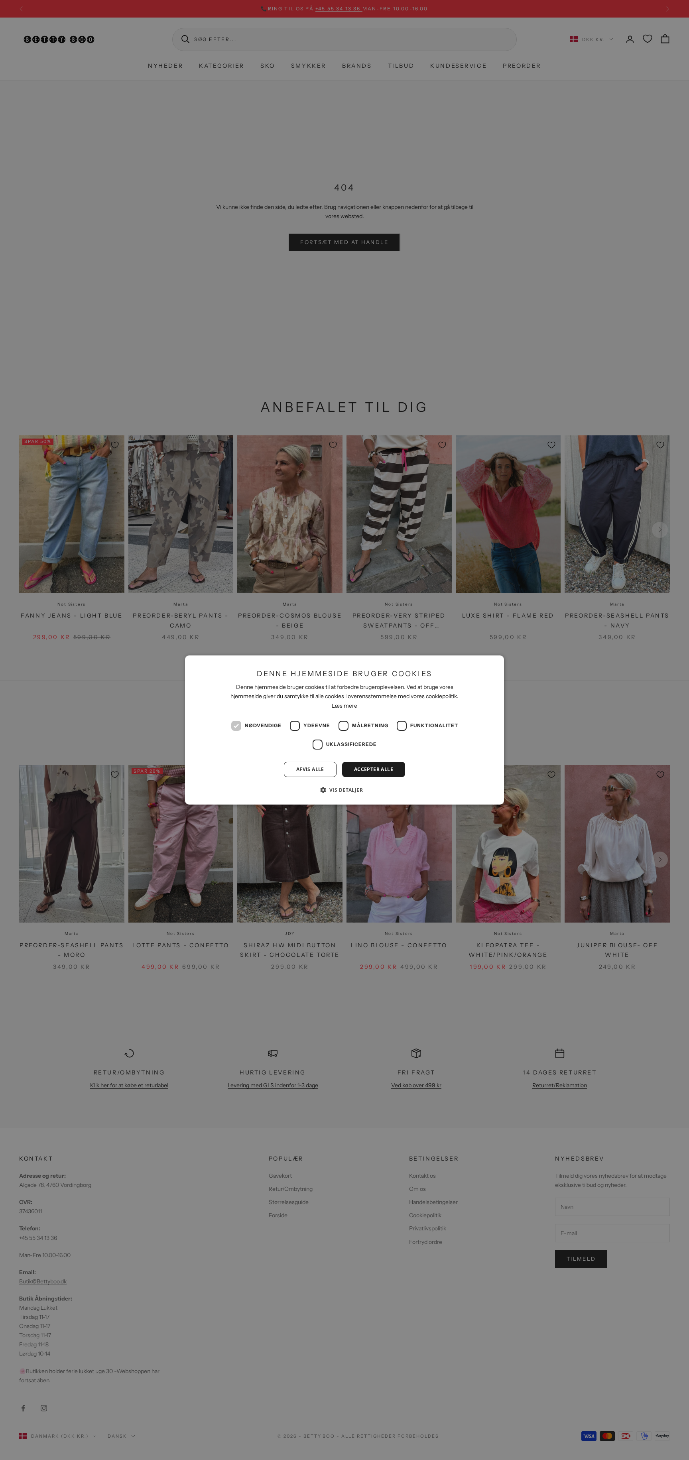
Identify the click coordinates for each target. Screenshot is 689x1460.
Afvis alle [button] (310, 769)
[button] (344, 790)
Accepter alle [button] (373, 769)
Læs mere (344, 705)
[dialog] (344, 730)
